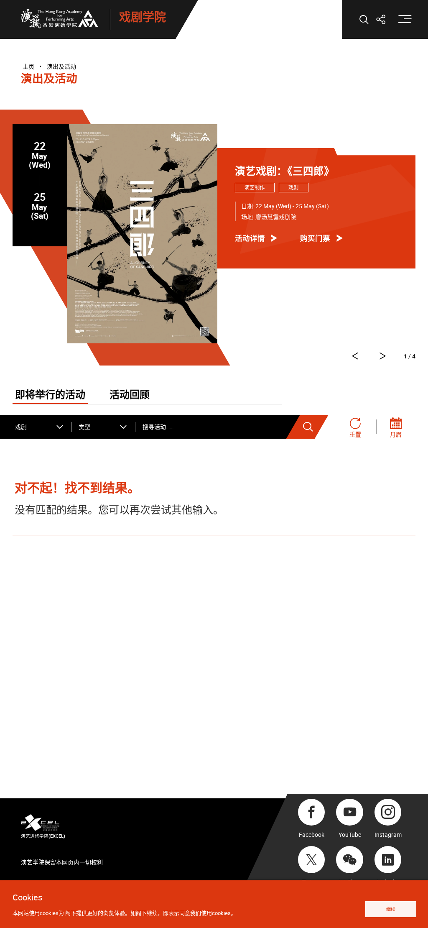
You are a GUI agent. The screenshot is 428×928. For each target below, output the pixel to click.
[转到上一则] (383, 356)
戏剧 (293, 187)
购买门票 (315, 238)
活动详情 (250, 238)
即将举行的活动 (50, 395)
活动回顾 (130, 395)
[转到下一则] (354, 356)
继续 (390, 909)
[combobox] (39, 427)
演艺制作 (255, 187)
